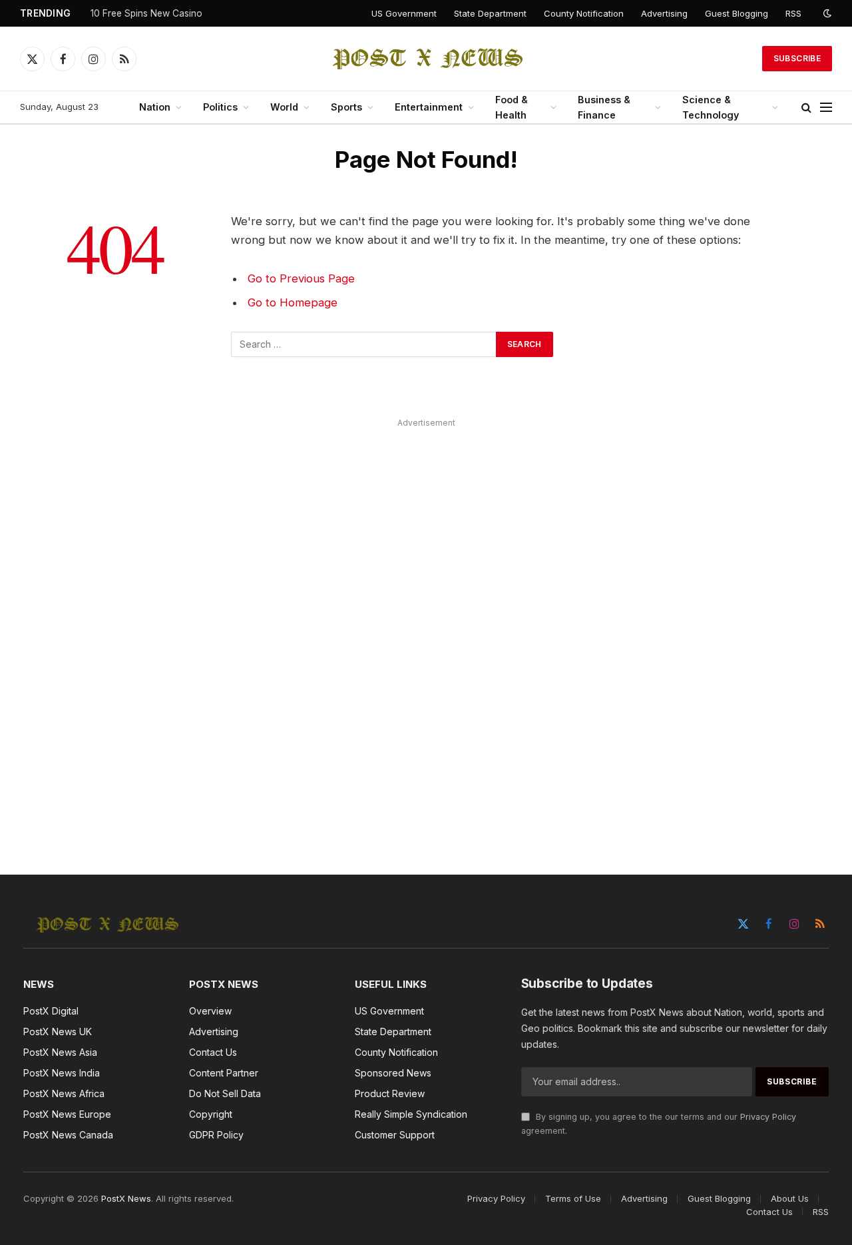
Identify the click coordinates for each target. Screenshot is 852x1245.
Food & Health (511, 107)
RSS (793, 13)
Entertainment (429, 107)
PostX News (126, 1198)
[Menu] (826, 108)
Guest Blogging (736, 13)
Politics (220, 107)
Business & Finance (604, 107)
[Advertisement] (426, 631)
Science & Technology (710, 107)
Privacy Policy (768, 1117)
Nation (154, 107)
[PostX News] (426, 59)
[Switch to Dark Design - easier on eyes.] (826, 13)
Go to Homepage (292, 302)
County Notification (584, 13)
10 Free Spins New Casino (146, 13)
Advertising (664, 13)
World (284, 107)
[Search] (806, 108)
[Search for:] (364, 344)
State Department (490, 13)
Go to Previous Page (301, 278)
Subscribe (797, 58)
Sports (346, 107)
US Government (404, 13)
